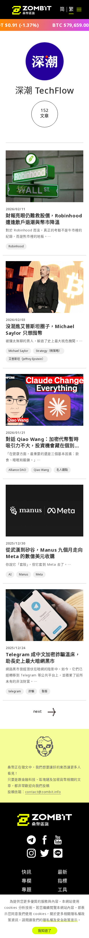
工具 (62, 889)
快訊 (26, 872)
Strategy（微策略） (48, 351)
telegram (15, 691)
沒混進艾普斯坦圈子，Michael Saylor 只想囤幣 (40, 329)
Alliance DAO (17, 470)
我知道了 (44, 930)
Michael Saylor (18, 351)
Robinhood (16, 246)
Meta (39, 574)
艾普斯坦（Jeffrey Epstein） (27, 359)
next (37, 711)
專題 (26, 889)
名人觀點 (62, 470)
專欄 (26, 881)
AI (10, 574)
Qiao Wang (41, 470)
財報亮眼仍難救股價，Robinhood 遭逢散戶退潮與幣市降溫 (44, 218)
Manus (23, 574)
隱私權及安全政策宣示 (60, 920)
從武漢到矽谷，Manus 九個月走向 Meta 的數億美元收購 (44, 553)
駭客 (44, 691)
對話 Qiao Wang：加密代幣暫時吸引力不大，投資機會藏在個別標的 (43, 445)
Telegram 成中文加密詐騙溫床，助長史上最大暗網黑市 (43, 657)
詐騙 (31, 691)
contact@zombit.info (43, 792)
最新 (62, 872)
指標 (62, 881)
